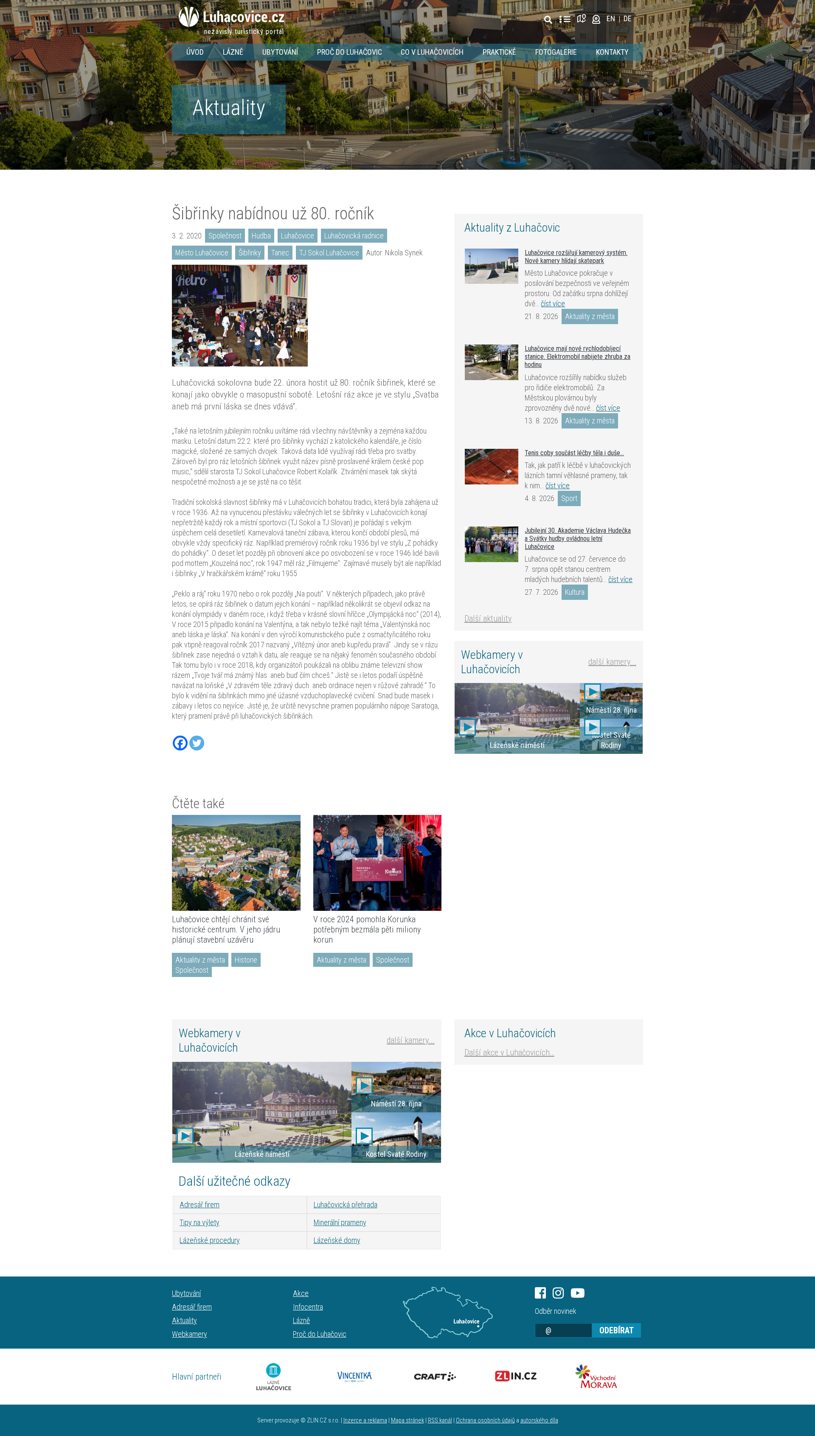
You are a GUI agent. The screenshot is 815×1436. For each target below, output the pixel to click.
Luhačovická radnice (354, 235)
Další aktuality (487, 618)
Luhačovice (297, 235)
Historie (246, 959)
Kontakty (612, 52)
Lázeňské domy (337, 1240)
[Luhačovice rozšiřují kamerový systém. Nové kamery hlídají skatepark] (491, 266)
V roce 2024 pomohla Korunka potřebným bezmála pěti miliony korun (367, 929)
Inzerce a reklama (365, 1420)
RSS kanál (440, 1420)
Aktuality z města (200, 959)
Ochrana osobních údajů (485, 1420)
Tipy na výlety (199, 1222)
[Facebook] (180, 743)
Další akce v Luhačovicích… (509, 1052)
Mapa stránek (407, 1420)
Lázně (233, 52)
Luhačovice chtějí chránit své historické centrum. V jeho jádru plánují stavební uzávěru (226, 929)
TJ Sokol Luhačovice (329, 252)
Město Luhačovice (201, 252)
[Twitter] (196, 743)
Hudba (261, 235)
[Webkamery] (596, 18)
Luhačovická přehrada (345, 1204)
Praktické (499, 52)
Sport (569, 498)
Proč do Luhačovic (349, 52)
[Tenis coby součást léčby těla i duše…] (491, 466)
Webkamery (189, 1334)
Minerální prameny (340, 1222)
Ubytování (280, 52)
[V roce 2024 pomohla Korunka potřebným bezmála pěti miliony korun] (377, 863)
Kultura (575, 592)
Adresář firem (199, 1204)
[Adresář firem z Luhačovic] (565, 19)
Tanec (280, 252)
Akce (301, 1293)
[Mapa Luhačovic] (583, 18)
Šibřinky (250, 252)
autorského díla (539, 1420)
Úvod (195, 52)
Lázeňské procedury (210, 1240)
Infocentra (308, 1306)
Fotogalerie (556, 52)
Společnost (225, 235)
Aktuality (228, 107)
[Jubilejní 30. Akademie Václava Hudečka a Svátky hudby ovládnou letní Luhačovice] (491, 544)
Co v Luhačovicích (432, 52)
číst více (553, 303)
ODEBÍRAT (616, 1330)
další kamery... (612, 662)
